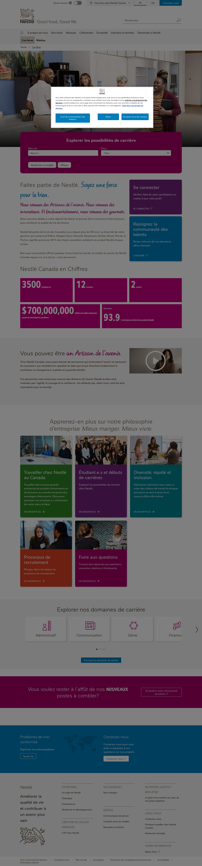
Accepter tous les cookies (135, 117)
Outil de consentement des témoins (72, 118)
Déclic (108, 117)
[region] (102, 107)
